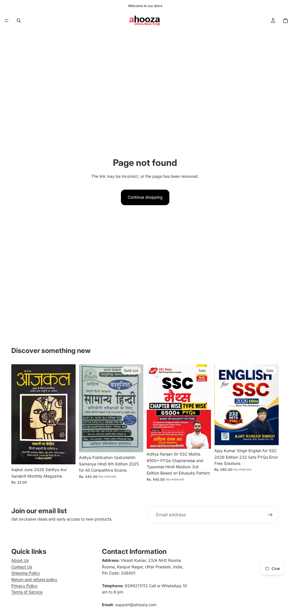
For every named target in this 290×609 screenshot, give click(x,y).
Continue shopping (145, 197)
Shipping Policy (25, 573)
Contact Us (21, 566)
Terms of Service (26, 592)
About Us (20, 560)
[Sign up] (270, 515)
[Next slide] (272, 404)
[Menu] (6, 20)
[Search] (18, 20)
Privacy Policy (24, 585)
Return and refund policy (34, 579)
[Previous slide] (220, 404)
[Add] (67, 455)
